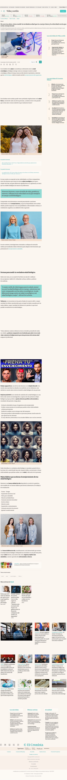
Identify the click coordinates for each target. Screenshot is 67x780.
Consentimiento (33, 766)
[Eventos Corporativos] (28, 749)
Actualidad (11, 7)
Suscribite (32, 751)
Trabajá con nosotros (33, 754)
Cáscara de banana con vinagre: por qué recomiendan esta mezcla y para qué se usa (58, 42)
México (20, 576)
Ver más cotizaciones (62, 15)
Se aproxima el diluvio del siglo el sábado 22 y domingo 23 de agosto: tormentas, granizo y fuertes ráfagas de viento (58, 120)
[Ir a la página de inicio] (4, 11)
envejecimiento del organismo (33, 75)
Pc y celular (38, 7)
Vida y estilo (45, 7)
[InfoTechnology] (47, 749)
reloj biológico (13, 576)
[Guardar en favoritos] (40, 62)
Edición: (62, 7)
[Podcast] (39, 748)
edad (7, 576)
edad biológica (8, 75)
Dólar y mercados (30, 7)
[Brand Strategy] (34, 749)
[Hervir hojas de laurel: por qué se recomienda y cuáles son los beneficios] (26, 589)
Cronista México (4, 18)
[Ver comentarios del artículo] (16, 64)
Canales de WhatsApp (20, 751)
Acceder (63, 11)
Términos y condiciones (33, 761)
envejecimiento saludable (15, 249)
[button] (64, 661)
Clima (52, 7)
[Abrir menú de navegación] (1, 11)
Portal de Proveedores (55, 751)
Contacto (9, 751)
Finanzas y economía (20, 7)
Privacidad (33, 763)
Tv (49, 7)
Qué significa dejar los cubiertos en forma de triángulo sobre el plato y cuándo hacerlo (58, 102)
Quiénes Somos (42, 751)
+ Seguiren (34, 62)
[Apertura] (20, 749)
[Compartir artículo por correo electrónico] (13, 64)
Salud (18, 18)
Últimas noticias (4, 7)
